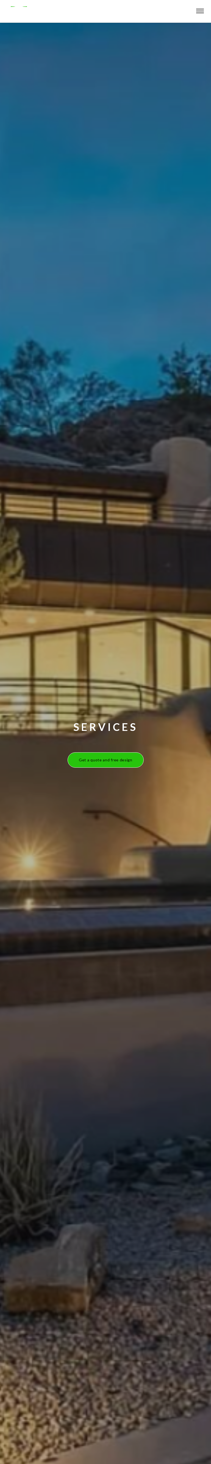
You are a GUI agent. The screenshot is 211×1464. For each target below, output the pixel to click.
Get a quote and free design (105, 760)
